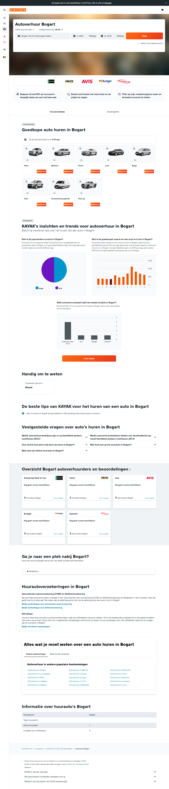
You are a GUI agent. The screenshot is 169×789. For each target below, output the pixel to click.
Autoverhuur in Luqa (77, 677)
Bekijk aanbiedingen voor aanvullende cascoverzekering (47, 604)
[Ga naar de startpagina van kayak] (18, 9)
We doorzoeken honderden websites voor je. (45, 776)
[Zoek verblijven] (4, 23)
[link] (89, 358)
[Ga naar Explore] (4, 36)
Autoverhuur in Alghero (37, 685)
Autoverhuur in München (120, 670)
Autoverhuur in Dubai (77, 674)
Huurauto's (39, 749)
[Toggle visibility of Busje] (39, 288)
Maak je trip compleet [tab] (59, 654)
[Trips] (4, 49)
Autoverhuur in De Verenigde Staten (59, 749)
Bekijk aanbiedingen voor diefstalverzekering (42, 607)
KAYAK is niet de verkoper (36, 772)
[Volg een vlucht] (4, 42)
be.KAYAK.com (27, 749)
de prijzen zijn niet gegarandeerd (77, 764)
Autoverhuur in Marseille (79, 685)
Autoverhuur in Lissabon (37, 681)
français (107, 3)
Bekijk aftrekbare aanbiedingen (36, 626)
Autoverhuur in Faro (118, 674)
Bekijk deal (41, 171)
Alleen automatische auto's (152, 43)
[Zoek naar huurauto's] (4, 29)
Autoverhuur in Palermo (78, 670)
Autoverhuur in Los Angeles (39, 674)
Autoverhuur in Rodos (37, 670)
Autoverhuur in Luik (118, 685)
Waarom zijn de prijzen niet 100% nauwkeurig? (45, 781)
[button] (166, 3)
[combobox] (25, 29)
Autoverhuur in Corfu (77, 681)
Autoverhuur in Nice (36, 677)
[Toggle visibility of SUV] (58, 288)
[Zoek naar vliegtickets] (4, 18)
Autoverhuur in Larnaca (119, 681)
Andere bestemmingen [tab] (36, 654)
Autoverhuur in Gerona (119, 677)
